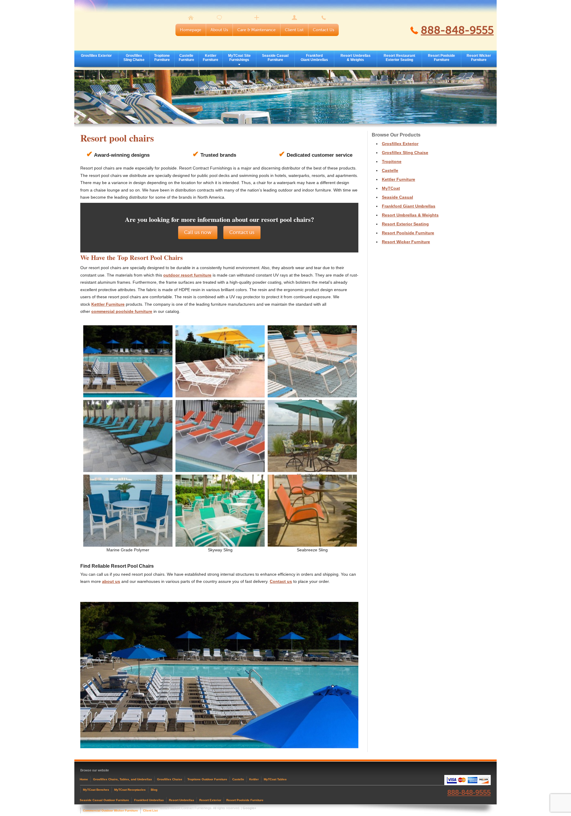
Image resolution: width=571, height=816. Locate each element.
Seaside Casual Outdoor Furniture (104, 800)
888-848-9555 (457, 30)
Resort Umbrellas (181, 800)
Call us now (197, 232)
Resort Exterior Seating (405, 224)
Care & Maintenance (256, 30)
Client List (294, 30)
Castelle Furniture (186, 58)
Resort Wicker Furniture (479, 58)
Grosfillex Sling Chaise (134, 58)
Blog (154, 789)
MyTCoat (391, 188)
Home (84, 779)
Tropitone (391, 161)
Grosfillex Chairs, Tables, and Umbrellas (122, 779)
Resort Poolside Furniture (441, 58)
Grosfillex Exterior (96, 56)
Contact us (242, 232)
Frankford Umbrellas (149, 800)
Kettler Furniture (210, 58)
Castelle (390, 170)
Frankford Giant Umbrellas (314, 58)
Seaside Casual (397, 197)
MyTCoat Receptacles (130, 789)
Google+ (249, 808)
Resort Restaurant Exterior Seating (399, 58)
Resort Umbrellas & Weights (356, 58)
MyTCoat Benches (96, 789)
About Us (219, 30)
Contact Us (323, 30)
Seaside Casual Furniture (275, 58)
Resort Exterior (210, 800)
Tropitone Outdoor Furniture (207, 779)
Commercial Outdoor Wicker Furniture (110, 810)
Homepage (190, 30)
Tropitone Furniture (162, 58)
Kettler (254, 779)
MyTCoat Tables (275, 779)
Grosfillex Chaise (169, 779)
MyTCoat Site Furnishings (239, 58)
